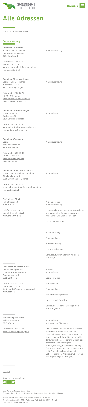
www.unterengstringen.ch (15, 129)
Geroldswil (43, 393)
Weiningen (34, 393)
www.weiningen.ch (11, 161)
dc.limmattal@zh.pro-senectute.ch (19, 289)
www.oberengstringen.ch (14, 101)
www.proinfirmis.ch (12, 215)
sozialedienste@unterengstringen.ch (20, 127)
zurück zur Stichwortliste (16, 31)
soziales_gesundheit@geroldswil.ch (19, 67)
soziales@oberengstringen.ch (16, 98)
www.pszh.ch (9, 291)
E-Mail (54, 400)
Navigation (72, 6)
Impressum (7, 402)
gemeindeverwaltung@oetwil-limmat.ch (22, 187)
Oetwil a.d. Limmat (56, 393)
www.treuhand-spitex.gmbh (16, 331)
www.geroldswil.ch (11, 70)
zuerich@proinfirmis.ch (13, 213)
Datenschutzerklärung (21, 402)
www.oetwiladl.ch (11, 189)
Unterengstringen (23, 393)
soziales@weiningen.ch (13, 158)
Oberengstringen (9, 393)
